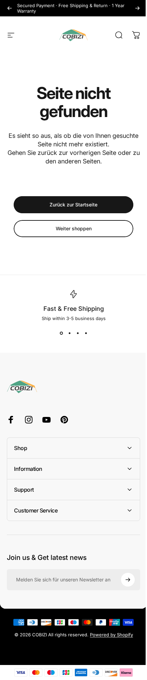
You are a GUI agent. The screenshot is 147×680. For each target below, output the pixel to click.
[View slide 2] (69, 333)
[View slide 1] (61, 333)
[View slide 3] (78, 333)
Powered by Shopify (108, 634)
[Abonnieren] (123, 580)
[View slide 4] (86, 333)
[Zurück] (9, 8)
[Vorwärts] (137, 8)
